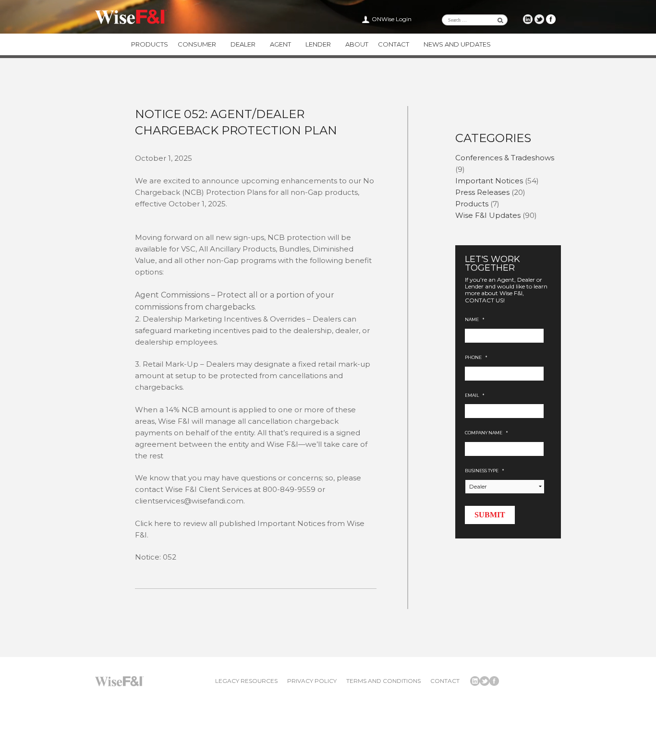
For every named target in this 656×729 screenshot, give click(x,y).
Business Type (484, 470)
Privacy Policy (312, 680)
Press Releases (482, 192)
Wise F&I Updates (488, 215)
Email (474, 395)
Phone (476, 357)
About (356, 44)
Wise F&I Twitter (539, 19)
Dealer (243, 44)
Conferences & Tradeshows (504, 157)
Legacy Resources (246, 680)
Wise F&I (131, 17)
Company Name (486, 432)
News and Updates (457, 44)
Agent (280, 44)
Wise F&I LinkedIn (528, 19)
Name (474, 319)
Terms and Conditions (383, 680)
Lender (318, 44)
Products (149, 44)
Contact (393, 44)
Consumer (197, 44)
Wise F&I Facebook (551, 19)
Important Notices (489, 180)
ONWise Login (392, 19)
